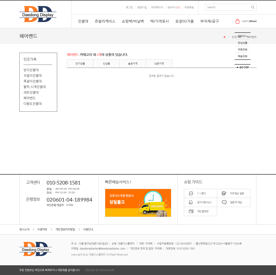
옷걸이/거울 (184, 21)
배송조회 (242, 56)
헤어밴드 (252, 36)
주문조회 (242, 49)
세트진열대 (31, 92)
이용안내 (88, 229)
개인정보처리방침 (65, 229)
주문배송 (189, 7)
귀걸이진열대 (33, 75)
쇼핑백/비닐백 (133, 21)
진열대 (83, 21)
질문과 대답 (236, 202)
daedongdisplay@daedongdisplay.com (102, 248)
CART (249, 21)
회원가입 (142, 7)
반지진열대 (31, 70)
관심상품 (242, 42)
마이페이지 (157, 7)
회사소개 (24, 229)
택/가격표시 (159, 21)
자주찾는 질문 (237, 193)
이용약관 (42, 229)
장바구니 (242, 36)
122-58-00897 (183, 243)
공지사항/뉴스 (204, 202)
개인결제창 (202, 211)
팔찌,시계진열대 (35, 87)
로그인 (129, 7)
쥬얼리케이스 (105, 21)
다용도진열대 (33, 103)
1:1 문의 (201, 193)
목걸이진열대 (33, 81)
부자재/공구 (209, 21)
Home (225, 37)
